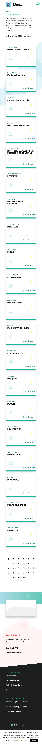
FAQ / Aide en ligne (14, 685)
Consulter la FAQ (12, 648)
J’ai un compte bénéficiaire (17, 702)
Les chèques (11, 675)
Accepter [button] (33, 740)
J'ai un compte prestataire (16, 706)
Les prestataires (12, 680)
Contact (9, 690)
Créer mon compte (13, 711)
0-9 (23, 577)
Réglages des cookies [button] (20, 740)
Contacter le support (13, 653)
